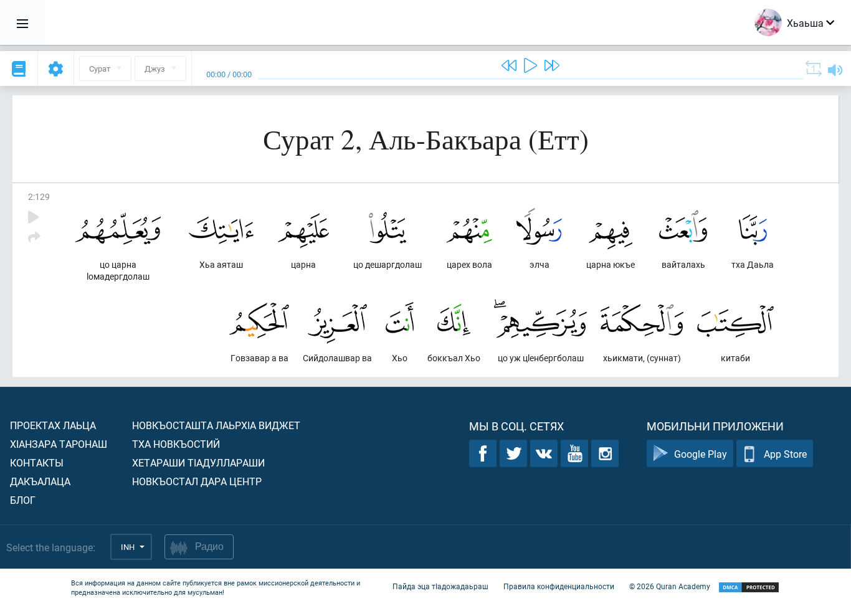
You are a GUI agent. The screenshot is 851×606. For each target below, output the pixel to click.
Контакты (37, 462)
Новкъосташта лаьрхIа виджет (216, 425)
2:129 (39, 196)
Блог (23, 499)
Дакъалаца (40, 481)
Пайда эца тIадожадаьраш (440, 586)
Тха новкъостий (176, 443)
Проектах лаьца (53, 425)
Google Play (700, 453)
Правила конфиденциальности (558, 586)
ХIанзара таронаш (58, 443)
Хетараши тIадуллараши (198, 462)
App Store (785, 453)
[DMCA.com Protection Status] (749, 587)
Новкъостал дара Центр (197, 481)
